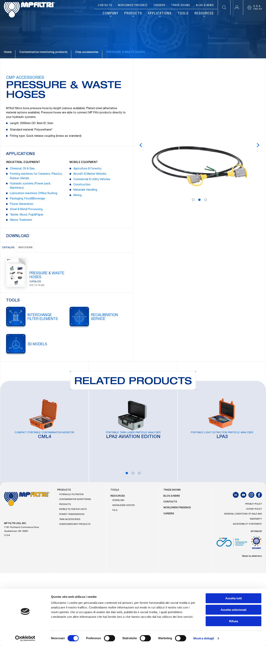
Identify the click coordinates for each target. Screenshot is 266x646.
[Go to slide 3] (205, 200)
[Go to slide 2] (199, 200)
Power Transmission (71, 514)
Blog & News (205, 5)
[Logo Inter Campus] (256, 544)
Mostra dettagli (203, 638)
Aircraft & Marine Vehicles (89, 174)
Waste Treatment (21, 220)
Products (133, 13)
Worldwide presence (133, 5)
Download (118, 500)
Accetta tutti (233, 598)
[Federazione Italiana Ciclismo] (232, 543)
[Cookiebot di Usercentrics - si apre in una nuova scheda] (25, 638)
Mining (77, 195)
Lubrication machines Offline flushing (33, 193)
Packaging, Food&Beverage (27, 198)
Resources (204, 13)
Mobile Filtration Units (73, 509)
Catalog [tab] (8, 247)
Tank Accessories (69, 519)
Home (7, 52)
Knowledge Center (123, 505)
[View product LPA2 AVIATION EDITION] (133, 431)
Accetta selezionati (233, 609)
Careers (160, 5)
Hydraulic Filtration (71, 494)
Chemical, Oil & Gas (22, 168)
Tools (183, 13)
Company (110, 13)
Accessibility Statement (247, 524)
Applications (160, 13)
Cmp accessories (86, 52)
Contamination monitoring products (43, 52)
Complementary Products (75, 524)
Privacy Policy (253, 504)
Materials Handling (85, 190)
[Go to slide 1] (193, 200)
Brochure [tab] (25, 247)
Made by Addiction (252, 556)
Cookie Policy (254, 509)
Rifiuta (233, 621)
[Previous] (141, 145)
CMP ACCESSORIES (25, 78)
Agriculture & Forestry (87, 168)
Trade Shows (180, 5)
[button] (236, 7)
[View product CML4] (44, 431)
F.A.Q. (115, 510)
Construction (82, 184)
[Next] (258, 145)
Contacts (105, 5)
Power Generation (21, 204)
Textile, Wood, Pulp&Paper (26, 215)
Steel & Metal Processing (26, 209)
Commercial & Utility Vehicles (91, 179)
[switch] (109, 638)
